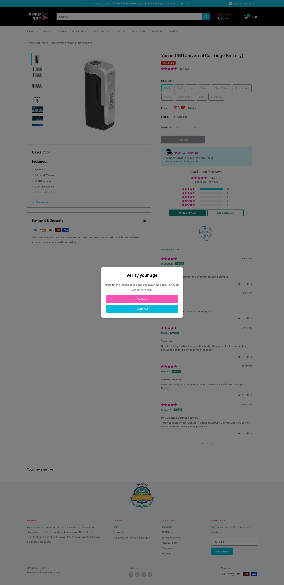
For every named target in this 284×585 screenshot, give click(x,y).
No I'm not (142, 308)
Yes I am (142, 299)
